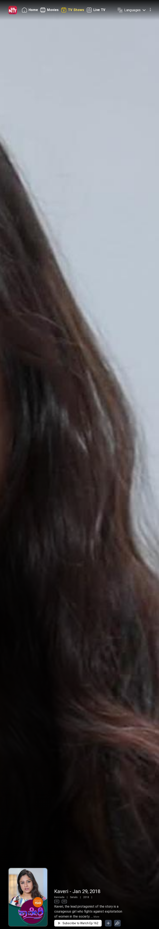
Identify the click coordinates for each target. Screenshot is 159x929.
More (96, 916)
